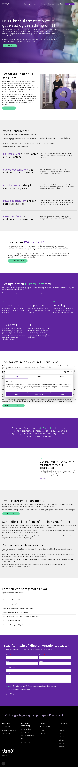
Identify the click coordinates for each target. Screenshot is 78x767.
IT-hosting (66, 308)
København (62, 730)
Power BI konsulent (15, 201)
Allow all (61, 394)
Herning (61, 727)
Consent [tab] (16, 376)
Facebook (43, 737)
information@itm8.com (9, 730)
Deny (16, 394)
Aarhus (61, 733)
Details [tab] (39, 376)
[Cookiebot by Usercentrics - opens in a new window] (65, 372)
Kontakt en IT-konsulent (13, 405)
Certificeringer (25, 742)
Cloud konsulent (13, 185)
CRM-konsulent (12, 216)
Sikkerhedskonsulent (15, 169)
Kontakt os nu (10, 46)
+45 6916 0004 (6, 727)
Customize (38, 394)
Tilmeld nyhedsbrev (46, 727)
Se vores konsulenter (17, 261)
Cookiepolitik (25, 732)
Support (69, 4)
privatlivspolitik (9, 686)
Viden (36, 4)
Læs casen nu (44, 478)
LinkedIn (42, 730)
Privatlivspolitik (26, 729)
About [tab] (62, 376)
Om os (43, 4)
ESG (22, 739)
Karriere (51, 4)
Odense (61, 740)
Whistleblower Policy (27, 735)
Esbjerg (61, 737)
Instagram (43, 733)
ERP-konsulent (11, 154)
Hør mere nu (9, 108)
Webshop (60, 4)
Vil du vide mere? (11, 513)
